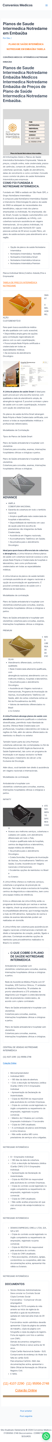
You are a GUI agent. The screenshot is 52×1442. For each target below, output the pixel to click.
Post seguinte (26, 1416)
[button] (46, 1436)
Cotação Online (9, 1063)
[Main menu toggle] (46, 5)
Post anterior (26, 1411)
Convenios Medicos (18, 5)
